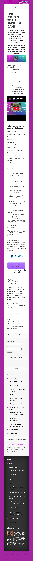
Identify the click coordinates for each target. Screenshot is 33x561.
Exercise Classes (13, 378)
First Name (10, 341)
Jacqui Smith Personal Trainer (15, 444)
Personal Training (13, 429)
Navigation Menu (17, 6)
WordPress (16, 556)
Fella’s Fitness (14, 385)
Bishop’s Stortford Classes (17, 404)
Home (10, 375)
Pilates (12, 394)
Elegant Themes (16, 554)
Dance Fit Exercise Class (17, 382)
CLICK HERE (10, 281)
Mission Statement (14, 433)
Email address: (11, 347)
